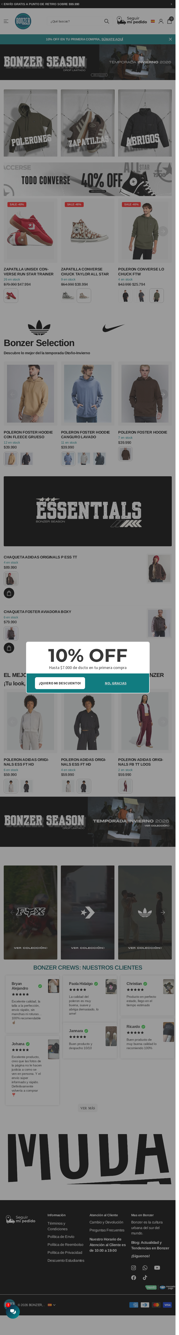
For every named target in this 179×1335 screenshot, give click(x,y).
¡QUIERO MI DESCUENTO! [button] (60, 683)
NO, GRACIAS (116, 683)
